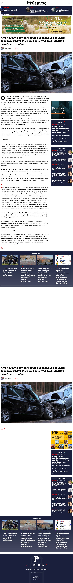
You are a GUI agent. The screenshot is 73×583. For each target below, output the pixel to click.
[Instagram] (34, 565)
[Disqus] (36, 306)
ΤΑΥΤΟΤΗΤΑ (36, 569)
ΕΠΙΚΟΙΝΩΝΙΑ (44, 569)
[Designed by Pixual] (36, 577)
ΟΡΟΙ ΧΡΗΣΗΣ (29, 569)
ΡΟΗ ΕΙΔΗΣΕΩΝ (6, 14)
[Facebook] (30, 565)
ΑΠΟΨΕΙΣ (3, 34)
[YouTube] (39, 565)
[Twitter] (43, 565)
